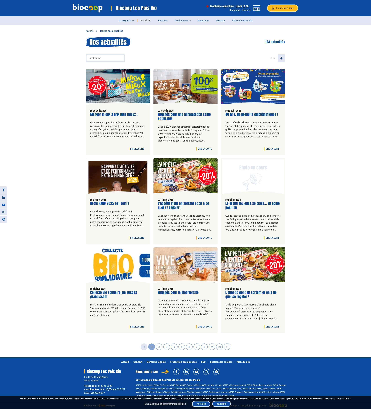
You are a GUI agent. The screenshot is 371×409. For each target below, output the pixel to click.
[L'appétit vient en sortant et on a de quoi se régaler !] (185, 177)
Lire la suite (138, 148)
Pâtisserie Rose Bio (242, 20)
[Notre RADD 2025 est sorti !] (118, 177)
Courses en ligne (285, 8)
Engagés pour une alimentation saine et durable (184, 116)
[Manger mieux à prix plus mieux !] (118, 88)
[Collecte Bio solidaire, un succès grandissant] (118, 266)
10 (219, 347)
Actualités (145, 20)
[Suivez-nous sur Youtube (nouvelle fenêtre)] (3, 204)
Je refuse (201, 404)
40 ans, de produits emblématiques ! (251, 114)
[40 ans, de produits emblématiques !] (253, 88)
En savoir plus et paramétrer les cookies (165, 404)
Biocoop (220, 20)
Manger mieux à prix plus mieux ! (114, 114)
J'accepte (221, 404)
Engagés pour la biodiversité (178, 292)
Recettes (163, 20)
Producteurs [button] (181, 20)
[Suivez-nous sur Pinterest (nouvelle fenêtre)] (3, 219)
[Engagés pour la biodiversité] (185, 266)
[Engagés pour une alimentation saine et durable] (185, 88)
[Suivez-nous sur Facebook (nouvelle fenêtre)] (3, 190)
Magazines (203, 20)
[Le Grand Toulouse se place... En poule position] (253, 177)
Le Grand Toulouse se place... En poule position (252, 205)
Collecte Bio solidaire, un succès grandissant (113, 294)
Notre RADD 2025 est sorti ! (109, 203)
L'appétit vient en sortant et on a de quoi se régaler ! (183, 205)
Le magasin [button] (125, 20)
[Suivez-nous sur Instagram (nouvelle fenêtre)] (3, 211)
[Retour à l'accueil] (87, 8)
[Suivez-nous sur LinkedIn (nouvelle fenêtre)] (3, 197)
